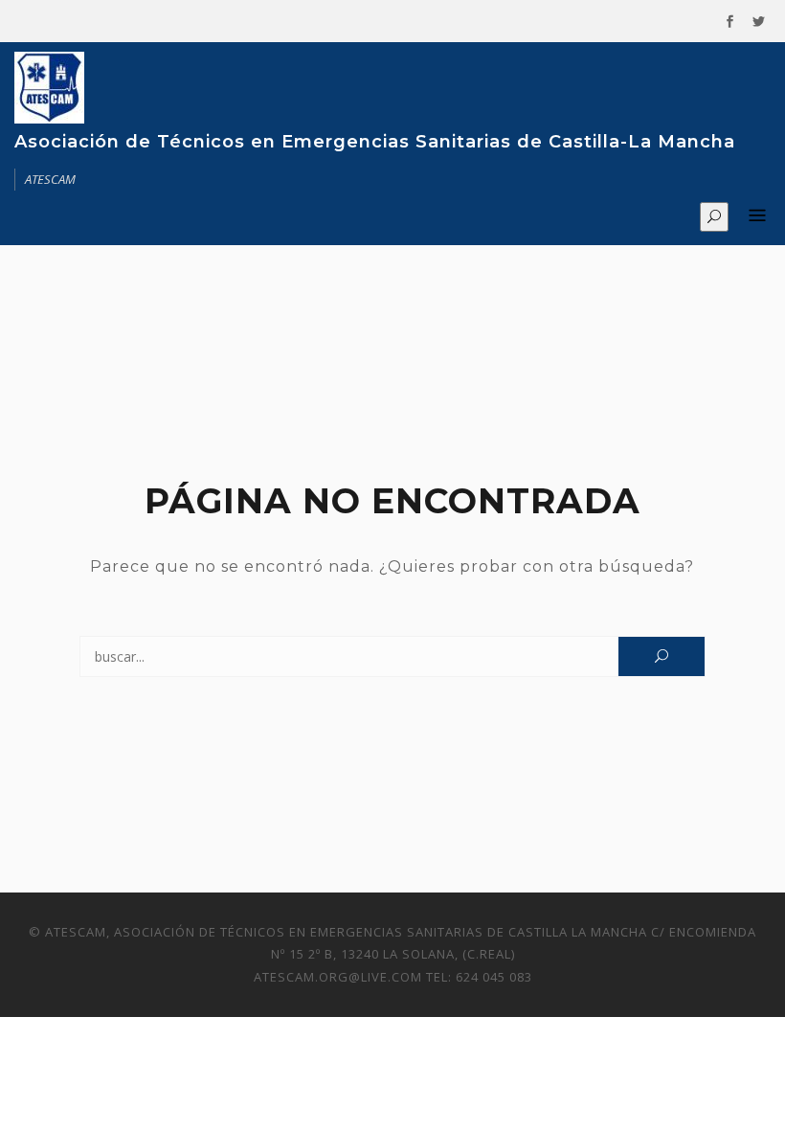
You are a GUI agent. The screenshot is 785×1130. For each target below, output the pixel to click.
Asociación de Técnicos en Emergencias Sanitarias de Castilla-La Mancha (374, 141)
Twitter (758, 22)
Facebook (729, 22)
